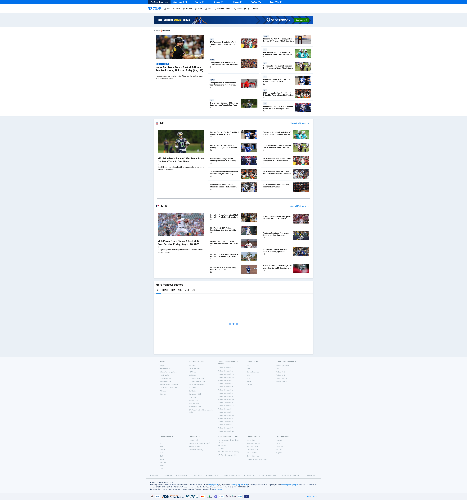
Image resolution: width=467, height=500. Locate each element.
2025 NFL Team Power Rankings (228, 452)
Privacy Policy (213, 475)
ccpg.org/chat (213, 485)
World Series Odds (195, 407)
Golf (161, 456)
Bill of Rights (198, 475)
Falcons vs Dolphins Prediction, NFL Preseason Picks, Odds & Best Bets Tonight (277, 54)
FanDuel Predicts (281, 381)
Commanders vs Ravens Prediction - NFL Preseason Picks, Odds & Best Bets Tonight (278, 68)
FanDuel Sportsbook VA (226, 425)
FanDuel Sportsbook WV (226, 431)
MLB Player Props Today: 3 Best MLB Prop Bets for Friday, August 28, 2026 (178, 243)
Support (162, 366)
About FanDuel (165, 369)
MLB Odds (192, 375)
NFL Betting (222, 445)
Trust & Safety (183, 475)
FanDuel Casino (281, 372)
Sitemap (163, 394)
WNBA (162, 465)
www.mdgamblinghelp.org (290, 485)
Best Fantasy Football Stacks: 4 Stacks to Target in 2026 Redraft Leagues (223, 187)
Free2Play (275, 2)
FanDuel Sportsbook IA (225, 387)
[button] (301, 20)
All (158, 290)
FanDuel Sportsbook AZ (226, 371)
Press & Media (310, 475)
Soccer (249, 381)
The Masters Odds (195, 394)
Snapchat (279, 453)
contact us (218, 489)
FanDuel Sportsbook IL (225, 390)
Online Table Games (253, 456)
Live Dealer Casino (253, 450)
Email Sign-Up (243, 9)
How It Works (164, 375)
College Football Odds (196, 378)
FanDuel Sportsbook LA (225, 396)
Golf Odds (192, 391)
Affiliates (163, 391)
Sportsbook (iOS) (194, 446)
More (255, 9)
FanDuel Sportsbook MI (225, 403)
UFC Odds (192, 397)
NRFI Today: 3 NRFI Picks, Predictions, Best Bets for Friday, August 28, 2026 (223, 230)
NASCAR (163, 462)
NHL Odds (192, 388)
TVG (277, 369)
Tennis (162, 459)
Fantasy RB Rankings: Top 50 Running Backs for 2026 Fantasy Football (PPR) (278, 108)
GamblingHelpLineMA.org (239, 485)
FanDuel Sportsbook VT (225, 428)
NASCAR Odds (194, 404)
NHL (209, 9)
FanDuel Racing (281, 375)
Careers (155, 475)
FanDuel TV (256, 2)
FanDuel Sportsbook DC (226, 384)
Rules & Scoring (165, 378)
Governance (168, 475)
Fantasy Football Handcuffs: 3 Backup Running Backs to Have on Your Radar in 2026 (223, 147)
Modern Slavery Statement (169, 385)
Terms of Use (250, 475)
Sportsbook (178, 2)
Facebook (279, 440)
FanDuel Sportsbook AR (226, 368)
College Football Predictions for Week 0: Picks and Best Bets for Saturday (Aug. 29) (223, 85)
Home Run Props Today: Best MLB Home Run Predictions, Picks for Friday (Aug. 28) (179, 69)
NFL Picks (221, 449)
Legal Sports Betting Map (168, 388)
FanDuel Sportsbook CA (226, 374)
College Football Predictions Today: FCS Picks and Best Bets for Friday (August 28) (224, 65)
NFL (169, 9)
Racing (236, 2)
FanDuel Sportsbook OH (226, 415)
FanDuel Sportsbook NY (225, 412)
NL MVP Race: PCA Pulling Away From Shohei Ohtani (223, 269)
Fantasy (198, 2)
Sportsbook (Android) (196, 450)
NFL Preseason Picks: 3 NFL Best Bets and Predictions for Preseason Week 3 (277, 174)
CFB (161, 453)
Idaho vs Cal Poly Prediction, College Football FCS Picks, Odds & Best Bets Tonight (278, 41)
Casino (217, 2)
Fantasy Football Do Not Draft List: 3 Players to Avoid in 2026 (277, 80)
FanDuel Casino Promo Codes (257, 459)
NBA (200, 9)
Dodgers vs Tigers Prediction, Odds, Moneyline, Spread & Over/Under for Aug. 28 (275, 251)
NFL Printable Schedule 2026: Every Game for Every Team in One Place (224, 104)
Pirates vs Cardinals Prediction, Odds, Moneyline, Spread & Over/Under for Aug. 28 (276, 235)
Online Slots (251, 440)
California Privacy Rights (232, 475)
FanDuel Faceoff (281, 378)
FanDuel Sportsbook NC (226, 406)
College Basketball (253, 372)
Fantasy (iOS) (193, 440)
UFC (248, 378)
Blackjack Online (252, 446)
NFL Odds (192, 366)
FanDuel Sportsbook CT (225, 380)
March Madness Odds (196, 385)
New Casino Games (253, 443)
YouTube (279, 450)
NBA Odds (192, 372)
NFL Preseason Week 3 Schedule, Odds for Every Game (276, 186)
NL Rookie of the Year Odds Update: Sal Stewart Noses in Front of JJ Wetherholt (277, 219)
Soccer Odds (193, 400)
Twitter (278, 443)
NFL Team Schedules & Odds (227, 455)
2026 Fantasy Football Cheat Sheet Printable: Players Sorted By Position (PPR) (278, 95)
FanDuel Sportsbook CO (226, 377)
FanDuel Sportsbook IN (225, 393)
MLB (178, 9)
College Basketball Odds (197, 381)
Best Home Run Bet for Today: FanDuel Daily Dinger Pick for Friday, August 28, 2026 (225, 243)
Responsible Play (165, 381)
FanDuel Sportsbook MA (226, 399)
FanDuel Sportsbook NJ (225, 409)
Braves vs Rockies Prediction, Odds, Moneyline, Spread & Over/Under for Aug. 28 (277, 268)
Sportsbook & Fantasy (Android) (199, 443)
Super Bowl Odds (194, 369)
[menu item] (154, 6)
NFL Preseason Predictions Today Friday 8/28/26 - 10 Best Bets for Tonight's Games (223, 44)
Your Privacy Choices (269, 475)
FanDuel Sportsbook (282, 366)
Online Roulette (252, 453)
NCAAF (189, 9)
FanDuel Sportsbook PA (225, 418)
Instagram (279, 446)
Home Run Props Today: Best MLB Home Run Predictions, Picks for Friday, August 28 (224, 256)
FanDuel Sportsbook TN (225, 422)
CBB (161, 469)
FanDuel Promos (224, 9)
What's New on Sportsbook (169, 372)
